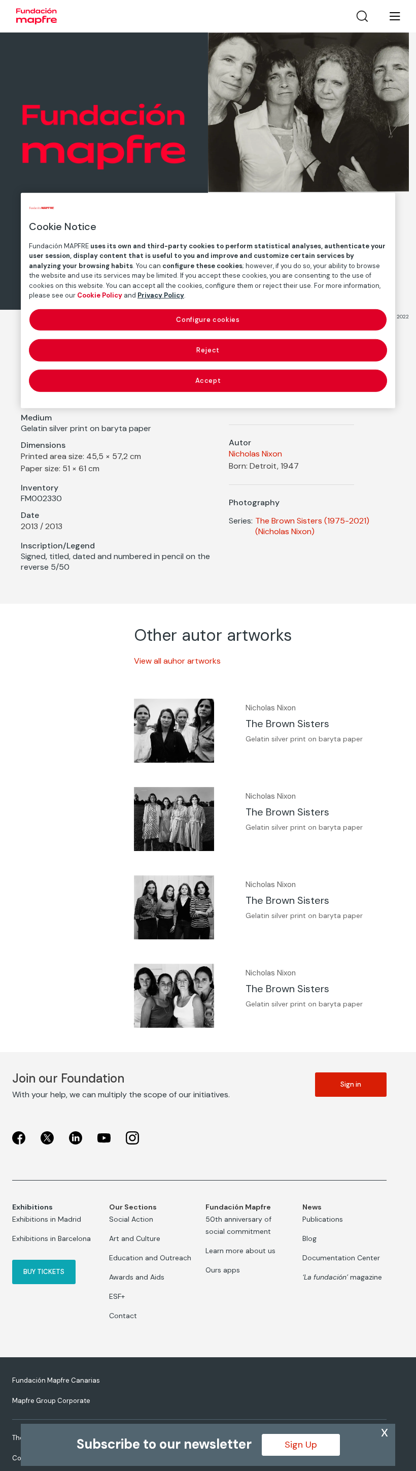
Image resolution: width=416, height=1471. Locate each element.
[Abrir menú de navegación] (388, 16)
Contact (123, 1315)
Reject (208, 350)
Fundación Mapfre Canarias (56, 1380)
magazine (342, 1277)
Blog (309, 1238)
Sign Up (301, 1445)
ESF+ (117, 1296)
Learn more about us (240, 1250)
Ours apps (222, 1269)
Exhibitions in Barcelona (51, 1238)
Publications (322, 1219)
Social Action (131, 1219)
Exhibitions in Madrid (46, 1219)
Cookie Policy (99, 295)
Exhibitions (32, 1207)
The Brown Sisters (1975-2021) (312, 520)
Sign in (350, 1084)
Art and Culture (134, 1238)
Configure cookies (207, 319)
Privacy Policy (160, 295)
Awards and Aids (136, 1277)
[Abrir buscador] (362, 16)
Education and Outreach (150, 1257)
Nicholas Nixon (255, 453)
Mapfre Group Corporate (51, 1400)
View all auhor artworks (177, 661)
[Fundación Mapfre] (36, 16)
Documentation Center (341, 1257)
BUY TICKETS (43, 1271)
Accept (208, 380)
